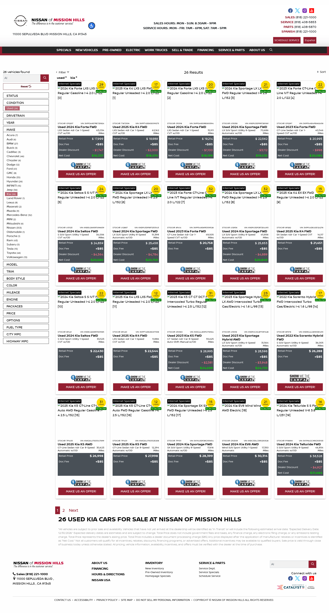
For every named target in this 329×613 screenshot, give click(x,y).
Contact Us (62, 600)
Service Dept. (207, 568)
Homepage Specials (158, 576)
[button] (91, 25)
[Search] (44, 78)
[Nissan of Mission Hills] (49, 21)
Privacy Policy (107, 600)
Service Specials (209, 572)
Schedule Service (287, 40)
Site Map (127, 600)
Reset (25, 86)
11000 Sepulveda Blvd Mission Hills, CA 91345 (50, 34)
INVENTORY (154, 563)
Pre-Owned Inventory (159, 572)
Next (73, 510)
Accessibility (83, 600)
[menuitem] (27, 108)
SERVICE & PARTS (212, 563)
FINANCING (100, 568)
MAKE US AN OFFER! (81, 174)
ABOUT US (99, 563)
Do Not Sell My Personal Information (163, 600)
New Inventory (154, 568)
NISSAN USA (101, 580)
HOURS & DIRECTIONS (108, 574)
